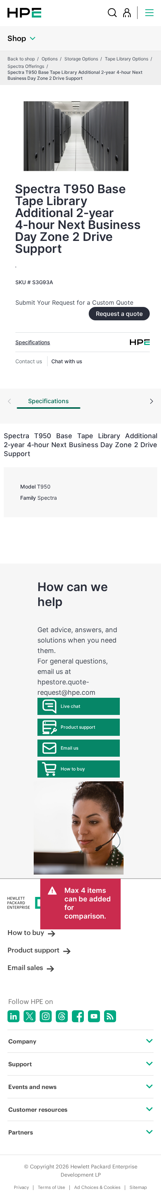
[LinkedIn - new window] (13, 1016)
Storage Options (81, 59)
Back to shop (21, 59)
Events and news (32, 1086)
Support (20, 1064)
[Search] (112, 12)
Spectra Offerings (25, 66)
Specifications (32, 342)
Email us (69, 748)
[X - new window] (30, 1016)
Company (22, 1041)
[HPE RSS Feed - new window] (110, 1016)
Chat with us (66, 361)
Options (50, 59)
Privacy (21, 1187)
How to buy (73, 769)
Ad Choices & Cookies (97, 1187)
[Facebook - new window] (78, 1016)
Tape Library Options (126, 59)
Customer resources (37, 1109)
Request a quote (119, 313)
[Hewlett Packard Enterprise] (24, 12)
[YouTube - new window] (94, 1016)
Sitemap (138, 1187)
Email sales (25, 967)
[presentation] (152, 401)
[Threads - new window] (62, 1016)
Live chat (70, 706)
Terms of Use (51, 1187)
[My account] (126, 12)
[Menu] (149, 12)
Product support (78, 727)
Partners (20, 1132)
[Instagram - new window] (46, 1016)
